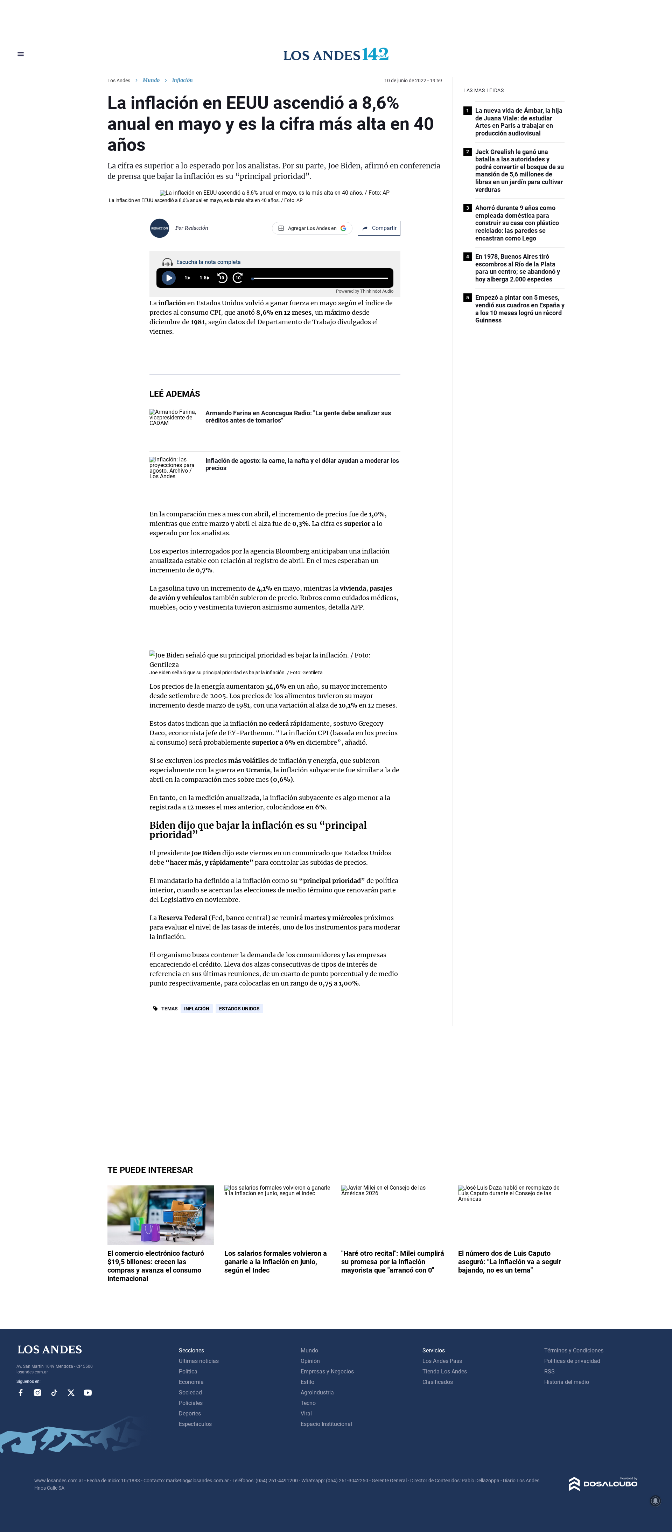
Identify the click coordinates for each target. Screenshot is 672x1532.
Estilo (307, 1382)
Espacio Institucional (326, 1424)
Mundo (151, 80)
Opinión (310, 1361)
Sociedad (190, 1392)
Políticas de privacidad (572, 1361)
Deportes (190, 1413)
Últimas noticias (199, 1361)
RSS (549, 1371)
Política (188, 1371)
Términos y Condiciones (573, 1350)
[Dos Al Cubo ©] (603, 1489)
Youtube (88, 1392)
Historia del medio (566, 1382)
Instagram (37, 1392)
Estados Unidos (239, 1008)
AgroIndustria (317, 1392)
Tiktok (54, 1392)
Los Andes (118, 80)
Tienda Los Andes (444, 1371)
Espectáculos (195, 1424)
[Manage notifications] (655, 1500)
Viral (306, 1413)
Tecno (308, 1403)
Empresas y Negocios (327, 1371)
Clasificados (437, 1382)
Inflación (196, 1008)
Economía (191, 1382)
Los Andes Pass (442, 1361)
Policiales (191, 1403)
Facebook (20, 1392)
